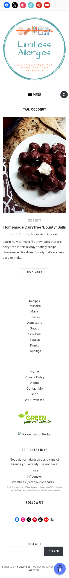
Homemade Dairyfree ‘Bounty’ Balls (34, 227)
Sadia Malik (37, 234)
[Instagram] (23, 5)
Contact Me (34, 388)
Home (34, 371)
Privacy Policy (35, 377)
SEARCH (34, 544)
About (34, 383)
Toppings (34, 351)
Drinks (34, 345)
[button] (34, 94)
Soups (34, 328)
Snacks (34, 317)
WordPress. (24, 567)
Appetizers (34, 323)
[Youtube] (47, 5)
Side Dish (34, 334)
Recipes (34, 301)
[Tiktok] (31, 5)
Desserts (34, 220)
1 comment (53, 234)
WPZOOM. (34, 570)
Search (54, 551)
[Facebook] (7, 5)
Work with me (34, 400)
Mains (34, 311)
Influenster (34, 476)
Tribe (34, 471)
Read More (34, 272)
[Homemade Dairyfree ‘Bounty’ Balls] (34, 164)
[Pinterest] (39, 5)
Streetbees (18, 482)
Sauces (34, 340)
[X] (15, 5)
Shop (34, 394)
